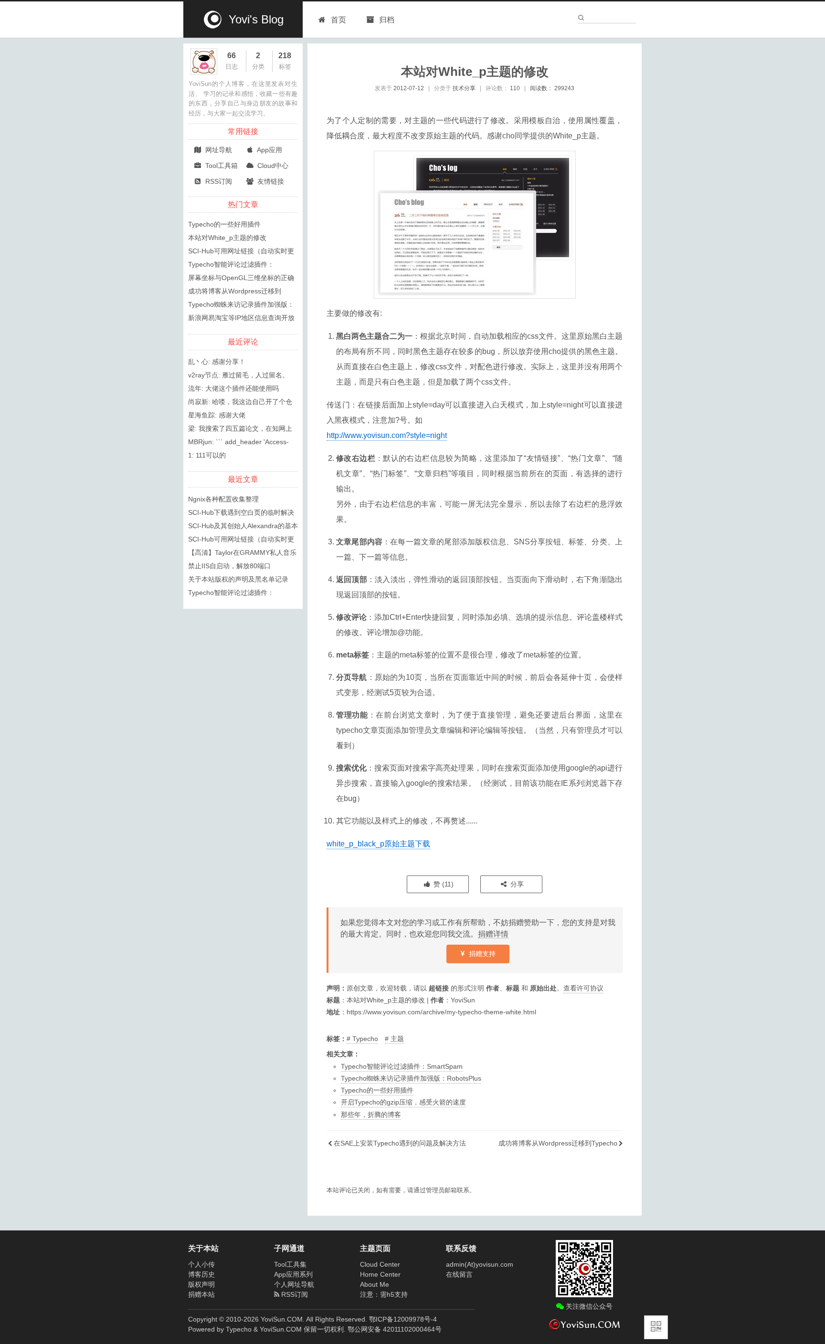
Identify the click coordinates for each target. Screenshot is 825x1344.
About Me (374, 1284)
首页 (338, 20)
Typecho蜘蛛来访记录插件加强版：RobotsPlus (411, 1078)
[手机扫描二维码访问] (656, 1327)
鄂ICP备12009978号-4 (403, 1319)
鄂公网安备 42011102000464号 (395, 1329)
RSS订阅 (217, 181)
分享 (516, 884)
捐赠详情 (493, 934)
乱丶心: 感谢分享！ (216, 361)
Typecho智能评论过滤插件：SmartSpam (402, 1066)
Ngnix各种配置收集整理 (223, 499)
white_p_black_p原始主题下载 (378, 844)
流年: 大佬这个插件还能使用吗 (233, 388)
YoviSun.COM (281, 1329)
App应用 (268, 150)
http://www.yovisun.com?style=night (387, 435)
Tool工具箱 (220, 165)
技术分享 (464, 88)
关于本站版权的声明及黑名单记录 (238, 579)
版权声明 (201, 1284)
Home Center (380, 1274)
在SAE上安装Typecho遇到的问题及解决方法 (400, 1143)
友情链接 (269, 181)
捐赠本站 (201, 1294)
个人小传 (201, 1264)
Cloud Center (380, 1264)
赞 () (443, 884)
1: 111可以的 (207, 455)
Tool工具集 (290, 1264)
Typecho (365, 1038)
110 (515, 88)
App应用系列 (293, 1274)
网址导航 (217, 150)
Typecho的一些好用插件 (377, 1090)
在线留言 (459, 1274)
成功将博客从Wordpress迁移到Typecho (557, 1143)
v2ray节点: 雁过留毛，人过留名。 (238, 375)
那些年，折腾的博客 (371, 1114)
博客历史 (201, 1274)
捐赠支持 (481, 954)
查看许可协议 (583, 988)
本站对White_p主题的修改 (227, 237)
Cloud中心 (271, 165)
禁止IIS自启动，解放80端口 (229, 566)
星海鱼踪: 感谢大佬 (216, 415)
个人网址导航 (294, 1284)
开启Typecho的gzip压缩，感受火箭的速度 (403, 1102)
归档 (385, 20)
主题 (397, 1038)
